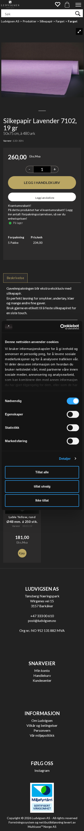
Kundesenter (42, 680)
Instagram (42, 770)
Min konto (42, 670)
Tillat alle (42, 472)
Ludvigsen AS (10, 21)
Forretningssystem (21, 822)
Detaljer (65, 458)
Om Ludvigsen (42, 720)
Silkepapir (46, 21)
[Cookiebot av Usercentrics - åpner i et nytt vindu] (60, 327)
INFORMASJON (42, 713)
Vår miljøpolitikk (42, 735)
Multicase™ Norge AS (42, 826)
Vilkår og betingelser (42, 725)
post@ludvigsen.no (42, 620)
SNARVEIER (42, 663)
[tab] (15, 278)
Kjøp (42, 182)
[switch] (73, 414)
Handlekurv (42, 675)
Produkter (29, 21)
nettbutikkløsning (51, 822)
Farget (60, 21)
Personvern (42, 730)
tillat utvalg (42, 486)
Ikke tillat (42, 500)
